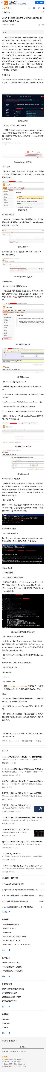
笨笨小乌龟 (5, 872)
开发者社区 (9, 1051)
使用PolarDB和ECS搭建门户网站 (13, 989)
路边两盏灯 (5, 823)
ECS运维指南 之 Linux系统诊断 (12, 971)
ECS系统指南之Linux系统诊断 (12, 967)
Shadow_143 (6, 860)
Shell (17, 741)
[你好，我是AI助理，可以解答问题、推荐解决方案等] (34, 8)
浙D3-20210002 (21, 1066)
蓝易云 (4, 787)
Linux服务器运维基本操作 (10, 924)
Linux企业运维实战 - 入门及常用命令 (14, 936)
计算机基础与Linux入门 (9, 928)
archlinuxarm (6, 1023)
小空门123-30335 (7, 848)
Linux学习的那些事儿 (8, 811)
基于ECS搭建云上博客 (9, 993)
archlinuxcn (5, 1027)
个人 (42, 12)
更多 (3, 950)
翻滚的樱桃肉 (5, 763)
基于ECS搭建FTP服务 (9, 1001)
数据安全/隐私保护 (27, 741)
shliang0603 (5, 835)
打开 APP (40, 3)
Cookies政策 (19, 1059)
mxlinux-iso (5, 1019)
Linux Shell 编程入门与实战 (11, 940)
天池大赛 (15, 1051)
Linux (11, 741)
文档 (3, 1051)
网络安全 (38, 741)
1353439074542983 (8, 775)
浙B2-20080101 (22, 1064)
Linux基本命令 (6, 932)
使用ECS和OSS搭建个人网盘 (11, 997)
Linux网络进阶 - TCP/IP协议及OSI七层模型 (16, 944)
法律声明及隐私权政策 (8, 1059)
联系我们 (23, 1047)
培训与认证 (22, 1051)
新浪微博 (12, 1041)
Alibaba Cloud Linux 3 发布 (11, 963)
